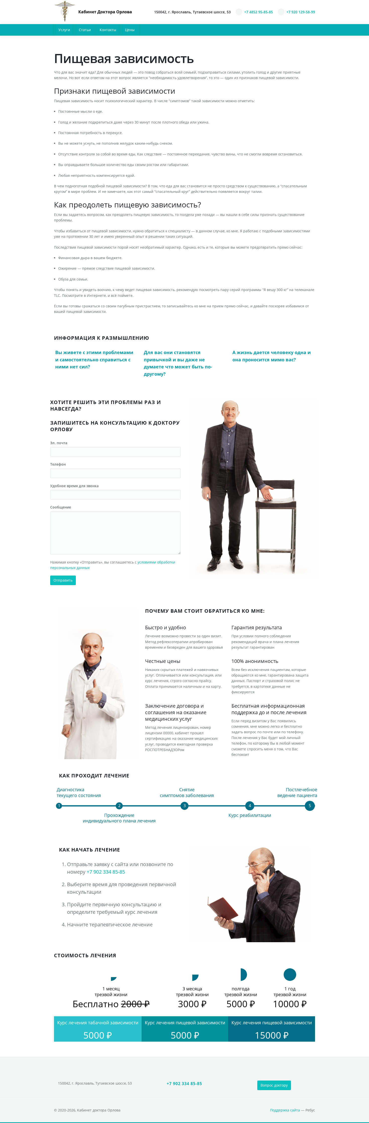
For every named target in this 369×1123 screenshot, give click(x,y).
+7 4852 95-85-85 (258, 12)
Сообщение (60, 507)
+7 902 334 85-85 (106, 871)
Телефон (58, 464)
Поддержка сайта (285, 1110)
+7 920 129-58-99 (300, 12)
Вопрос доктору (274, 1085)
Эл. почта (58, 442)
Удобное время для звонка (74, 485)
